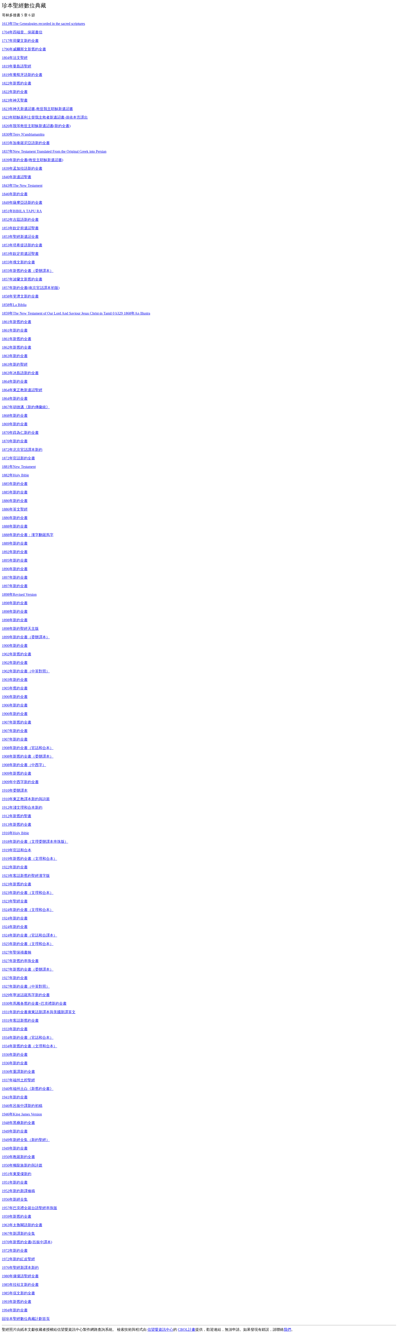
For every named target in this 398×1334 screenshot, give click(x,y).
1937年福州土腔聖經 (18, 1080)
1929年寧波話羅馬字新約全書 (26, 995)
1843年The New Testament (22, 185)
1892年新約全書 (15, 552)
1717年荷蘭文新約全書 (20, 41)
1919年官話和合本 (16, 850)
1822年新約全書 (15, 92)
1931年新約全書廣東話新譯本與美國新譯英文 (39, 1012)
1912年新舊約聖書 (16, 816)
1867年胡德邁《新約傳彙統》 (26, 407)
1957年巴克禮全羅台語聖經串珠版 (29, 1208)
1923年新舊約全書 (16, 884)
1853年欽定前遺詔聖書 (20, 228)
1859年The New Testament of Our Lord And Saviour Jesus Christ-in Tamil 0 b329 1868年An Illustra (76, 313)
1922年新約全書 (15, 867)
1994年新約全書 (15, 1310)
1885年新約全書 (15, 484)
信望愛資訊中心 (160, 1329)
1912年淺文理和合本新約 (22, 807)
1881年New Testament (19, 467)
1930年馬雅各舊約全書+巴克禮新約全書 (34, 1003)
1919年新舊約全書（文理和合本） (29, 859)
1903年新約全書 (15, 680)
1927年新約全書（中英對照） (26, 986)
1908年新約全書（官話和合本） (27, 748)
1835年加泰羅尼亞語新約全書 (26, 143)
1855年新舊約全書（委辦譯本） (27, 271)
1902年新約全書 (15, 663)
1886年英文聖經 (15, 509)
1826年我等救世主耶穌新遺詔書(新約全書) (36, 126)
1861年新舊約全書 (16, 322)
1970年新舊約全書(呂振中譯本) (27, 1242)
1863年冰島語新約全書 (20, 373)
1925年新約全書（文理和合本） (27, 944)
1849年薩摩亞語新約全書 (22, 202)
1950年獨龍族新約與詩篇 (22, 1165)
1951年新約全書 (15, 1182)
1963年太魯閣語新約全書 (22, 1225)
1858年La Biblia (14, 305)
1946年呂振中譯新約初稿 (22, 1106)
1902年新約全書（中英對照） (26, 671)
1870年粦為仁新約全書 (20, 433)
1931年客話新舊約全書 (20, 1020)
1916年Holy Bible (15, 833)
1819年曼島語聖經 (16, 66)
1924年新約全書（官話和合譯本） (29, 935)
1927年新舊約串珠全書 (20, 961)
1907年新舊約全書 (16, 722)
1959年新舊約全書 (16, 1216)
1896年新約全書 (15, 569)
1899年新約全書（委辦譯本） (26, 637)
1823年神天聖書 (15, 100)
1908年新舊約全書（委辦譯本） (27, 756)
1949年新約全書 (15, 1131)
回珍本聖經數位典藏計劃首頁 (26, 1319)
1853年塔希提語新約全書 (22, 245)
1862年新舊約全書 (16, 347)
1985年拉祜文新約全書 (20, 1285)
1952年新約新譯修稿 (18, 1191)
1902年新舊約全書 (16, 654)
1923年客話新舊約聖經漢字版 (26, 876)
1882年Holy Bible (15, 475)
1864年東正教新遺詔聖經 (22, 390)
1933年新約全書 (15, 1029)
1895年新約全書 (15, 560)
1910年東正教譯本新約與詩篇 (26, 799)
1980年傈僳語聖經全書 (20, 1276)
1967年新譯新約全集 (18, 1233)
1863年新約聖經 (15, 364)
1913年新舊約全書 (16, 824)
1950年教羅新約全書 (18, 1157)
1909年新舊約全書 (16, 773)
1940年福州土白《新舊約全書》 (27, 1089)
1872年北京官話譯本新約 (22, 450)
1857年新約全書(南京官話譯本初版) (30, 288)
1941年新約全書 (15, 1097)
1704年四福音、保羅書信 (22, 32)
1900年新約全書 (15, 646)
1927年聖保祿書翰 (16, 952)
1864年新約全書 (15, 381)
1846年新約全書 (15, 194)
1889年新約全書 (15, 543)
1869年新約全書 (15, 424)
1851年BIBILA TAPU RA (22, 211)
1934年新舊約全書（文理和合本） (29, 1046)
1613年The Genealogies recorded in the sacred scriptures (43, 24)
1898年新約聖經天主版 (20, 629)
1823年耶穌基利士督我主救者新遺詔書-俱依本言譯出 (45, 117)
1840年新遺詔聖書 (16, 177)
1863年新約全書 (15, 356)
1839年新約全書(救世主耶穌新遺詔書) (32, 160)
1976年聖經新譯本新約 (20, 1268)
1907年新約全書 (15, 731)
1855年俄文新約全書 (18, 262)
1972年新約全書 (15, 1250)
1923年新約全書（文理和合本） (27, 893)
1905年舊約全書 (15, 688)
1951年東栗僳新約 (16, 1174)
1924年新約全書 (15, 918)
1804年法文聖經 (15, 58)
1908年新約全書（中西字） (24, 765)
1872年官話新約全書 (18, 458)
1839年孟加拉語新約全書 (22, 168)
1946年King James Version (22, 1114)
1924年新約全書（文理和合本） (27, 910)
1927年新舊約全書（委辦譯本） (27, 969)
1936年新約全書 (15, 1055)
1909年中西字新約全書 (20, 782)
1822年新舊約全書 (16, 83)
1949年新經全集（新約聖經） (26, 1140)
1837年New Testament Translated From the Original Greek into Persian (54, 151)
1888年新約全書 (15, 526)
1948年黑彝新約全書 (18, 1123)
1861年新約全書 (15, 330)
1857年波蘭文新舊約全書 (22, 279)
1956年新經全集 (15, 1199)
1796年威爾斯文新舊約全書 (24, 49)
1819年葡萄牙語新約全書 (22, 75)
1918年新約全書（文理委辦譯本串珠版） (35, 842)
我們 (287, 1329)
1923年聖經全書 (15, 901)
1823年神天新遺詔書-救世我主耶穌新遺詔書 (37, 109)
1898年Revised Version (19, 594)
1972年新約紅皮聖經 (18, 1259)
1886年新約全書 (15, 501)
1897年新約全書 (15, 577)
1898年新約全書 (15, 603)
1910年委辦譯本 (15, 790)
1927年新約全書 (15, 978)
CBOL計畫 (186, 1329)
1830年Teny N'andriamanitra (23, 134)
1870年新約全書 (15, 441)
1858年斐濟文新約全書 (20, 296)
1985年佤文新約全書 (18, 1293)
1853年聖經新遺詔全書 (20, 237)
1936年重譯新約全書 (18, 1072)
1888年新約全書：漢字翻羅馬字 (27, 535)
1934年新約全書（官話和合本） (27, 1037)
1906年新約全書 (15, 697)
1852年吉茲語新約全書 (20, 220)
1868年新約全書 (15, 415)
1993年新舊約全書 (16, 1302)
